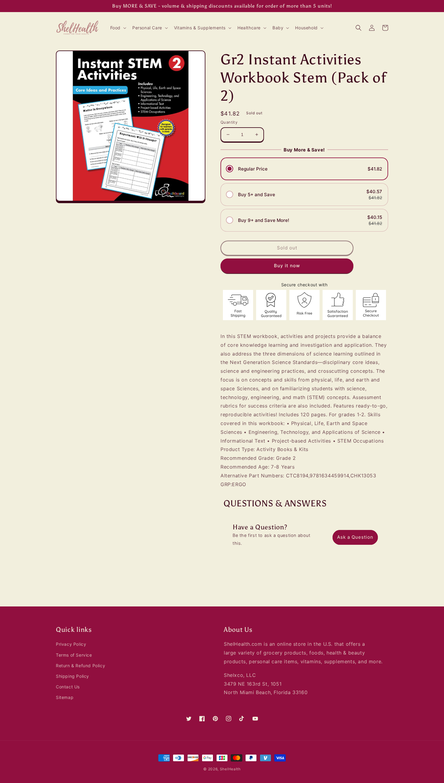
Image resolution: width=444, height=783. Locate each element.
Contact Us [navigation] (68, 686)
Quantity (228, 122)
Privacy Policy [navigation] (71, 644)
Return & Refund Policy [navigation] (80, 665)
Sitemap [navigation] (64, 697)
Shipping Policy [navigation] (72, 676)
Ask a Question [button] (355, 537)
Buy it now (287, 265)
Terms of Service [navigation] (74, 655)
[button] (118, 27)
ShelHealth (230, 769)
